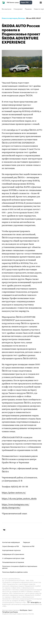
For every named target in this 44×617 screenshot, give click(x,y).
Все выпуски (6, 9)
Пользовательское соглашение (13, 562)
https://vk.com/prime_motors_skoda (19, 499)
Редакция (26, 542)
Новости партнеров (9, 18)
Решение (28, 9)
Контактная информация (11, 542)
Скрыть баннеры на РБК (10, 546)
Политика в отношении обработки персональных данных (19, 567)
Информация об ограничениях (13, 554)
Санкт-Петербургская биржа (17, 611)
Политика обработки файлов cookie (15, 572)
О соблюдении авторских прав (13, 558)
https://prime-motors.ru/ (14, 493)
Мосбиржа (23, 610)
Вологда (21, 18)
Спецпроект (18, 9)
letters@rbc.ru (36, 602)
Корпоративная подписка (11, 550)
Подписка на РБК (28, 546)
